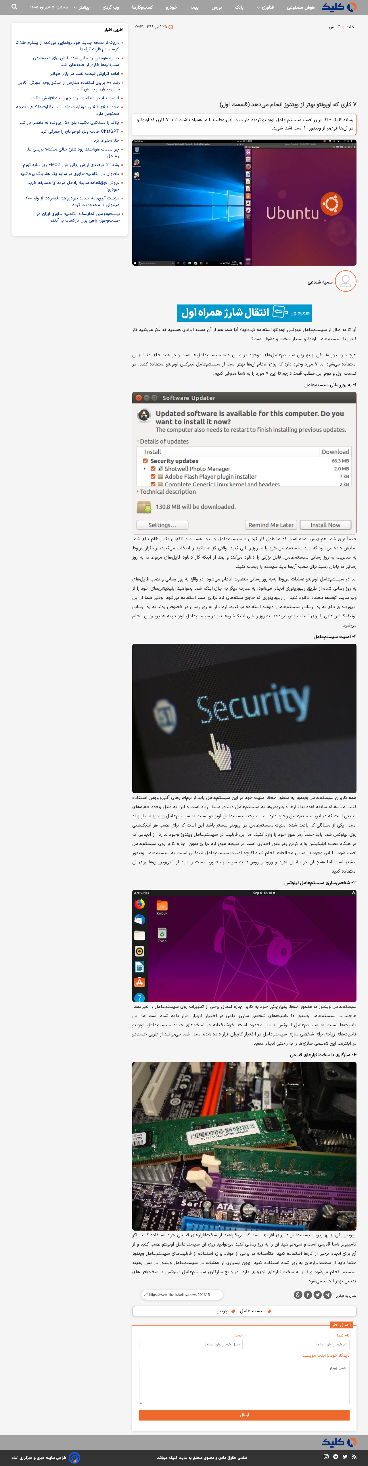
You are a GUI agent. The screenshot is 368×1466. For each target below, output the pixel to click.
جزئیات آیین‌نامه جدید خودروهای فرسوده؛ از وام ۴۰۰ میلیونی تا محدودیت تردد (73, 201)
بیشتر (83, 7)
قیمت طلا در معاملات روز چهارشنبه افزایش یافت (75, 98)
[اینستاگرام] (326, 1457)
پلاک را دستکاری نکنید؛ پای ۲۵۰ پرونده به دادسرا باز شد (69, 122)
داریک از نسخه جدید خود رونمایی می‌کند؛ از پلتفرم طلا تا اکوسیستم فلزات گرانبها (68, 46)
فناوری (267, 7)
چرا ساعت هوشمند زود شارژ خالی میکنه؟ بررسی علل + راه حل (70, 152)
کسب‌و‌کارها (142, 7)
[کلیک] (339, 7)
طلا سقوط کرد (106, 140)
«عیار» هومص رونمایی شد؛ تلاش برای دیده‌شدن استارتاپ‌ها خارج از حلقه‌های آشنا (76, 61)
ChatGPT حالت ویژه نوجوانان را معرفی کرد (80, 131)
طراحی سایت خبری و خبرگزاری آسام (39, 1458)
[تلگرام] (327, 1295)
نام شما (343, 1335)
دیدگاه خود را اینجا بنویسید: (326, 1356)
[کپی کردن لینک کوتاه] (180, 1294)
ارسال (244, 1415)
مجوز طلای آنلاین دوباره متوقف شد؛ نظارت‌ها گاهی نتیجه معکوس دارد (67, 110)
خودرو (171, 7)
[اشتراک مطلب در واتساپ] (298, 1295)
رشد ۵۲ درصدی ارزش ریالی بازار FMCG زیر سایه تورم (71, 165)
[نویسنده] (345, 282)
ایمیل (238, 1335)
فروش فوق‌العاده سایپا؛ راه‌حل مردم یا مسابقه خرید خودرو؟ (73, 186)
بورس (217, 7)
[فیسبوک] (308, 1295)
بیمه (194, 7)
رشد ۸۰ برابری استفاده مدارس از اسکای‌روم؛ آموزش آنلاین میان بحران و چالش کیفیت (69, 86)
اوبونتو (224, 1311)
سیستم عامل (253, 1311)
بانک (239, 7)
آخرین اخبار (114, 30)
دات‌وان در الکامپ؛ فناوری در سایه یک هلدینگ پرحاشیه (69, 174)
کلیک (173, 1458)
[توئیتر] (317, 1295)
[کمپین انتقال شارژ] (244, 313)
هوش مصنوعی (301, 7)
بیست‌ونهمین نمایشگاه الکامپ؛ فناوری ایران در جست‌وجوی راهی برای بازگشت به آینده (78, 217)
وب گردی (111, 7)
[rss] (354, 1457)
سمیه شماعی (320, 282)
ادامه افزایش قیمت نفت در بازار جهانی (84, 74)
